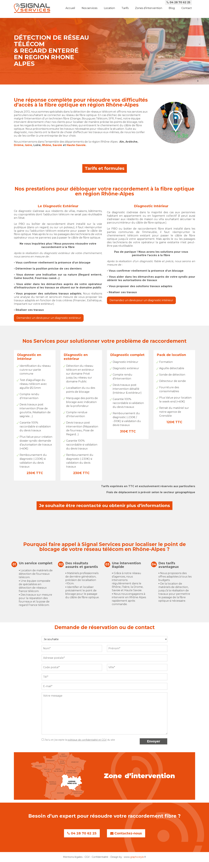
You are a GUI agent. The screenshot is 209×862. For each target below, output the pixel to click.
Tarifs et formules (104, 168)
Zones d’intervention (148, 8)
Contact (186, 8)
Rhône (46, 145)
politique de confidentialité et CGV (87, 739)
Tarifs (125, 8)
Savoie (58, 145)
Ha (68, 145)
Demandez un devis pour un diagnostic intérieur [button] (141, 300)
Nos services (89, 8)
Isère (28, 145)
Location (109, 8)
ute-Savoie (78, 145)
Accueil (70, 8)
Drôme (19, 145)
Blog (172, 8)
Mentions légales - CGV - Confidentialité (85, 856)
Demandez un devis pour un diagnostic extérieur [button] (48, 317)
